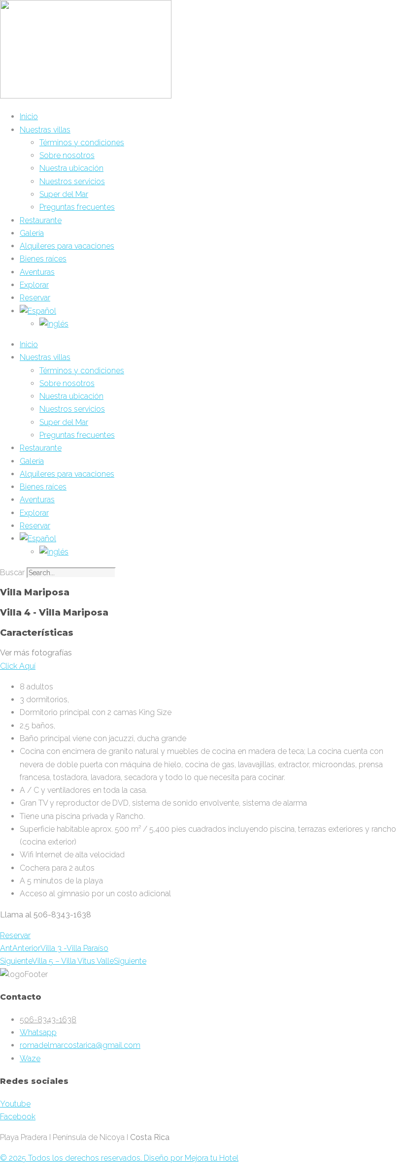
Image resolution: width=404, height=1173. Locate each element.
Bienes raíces (43, 258)
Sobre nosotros (67, 155)
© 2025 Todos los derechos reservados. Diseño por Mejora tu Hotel (119, 1158)
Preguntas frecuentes (77, 207)
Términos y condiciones (81, 142)
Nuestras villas (45, 129)
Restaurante (41, 220)
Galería (32, 233)
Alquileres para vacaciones (67, 246)
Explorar (34, 285)
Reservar (35, 297)
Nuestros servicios (72, 181)
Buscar (12, 572)
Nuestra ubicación (71, 168)
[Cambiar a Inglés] (53, 323)
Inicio (29, 116)
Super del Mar (63, 194)
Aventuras (37, 272)
